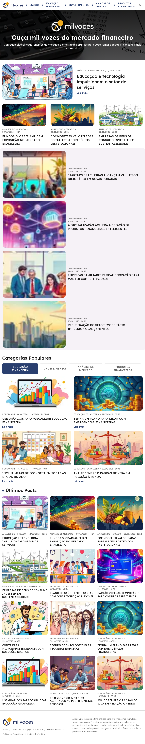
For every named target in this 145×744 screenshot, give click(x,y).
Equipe (28, 729)
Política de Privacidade (13, 734)
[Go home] (13, 5)
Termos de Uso (54, 729)
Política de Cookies (36, 734)
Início (5, 729)
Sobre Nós (16, 729)
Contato (39, 729)
